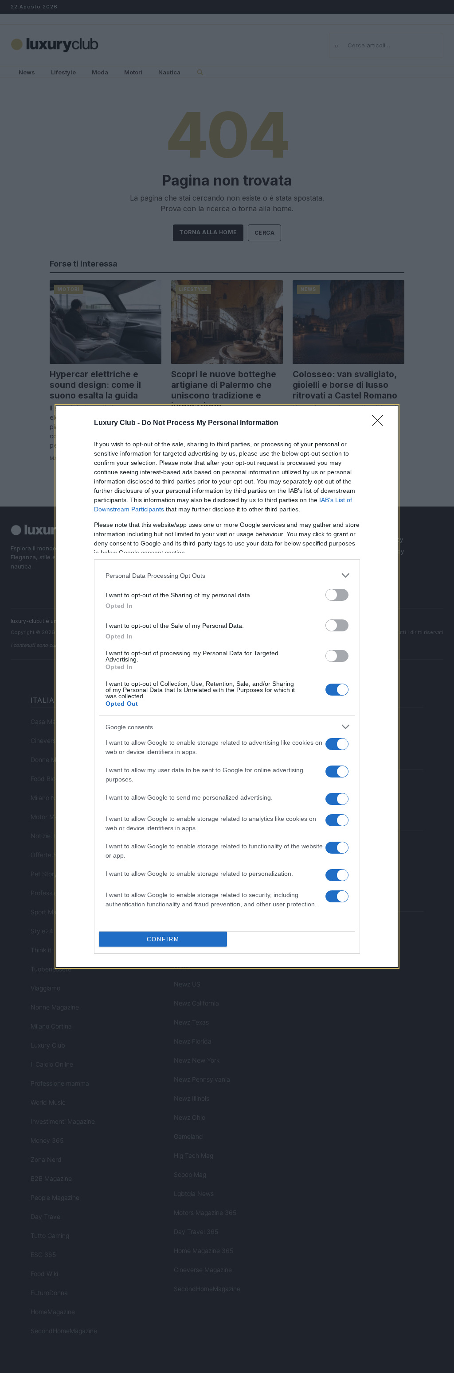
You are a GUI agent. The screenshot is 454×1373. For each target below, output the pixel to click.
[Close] (380, 423)
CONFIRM (163, 939)
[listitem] (227, 575)
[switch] (336, 595)
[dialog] (227, 686)
